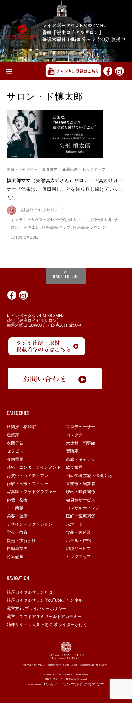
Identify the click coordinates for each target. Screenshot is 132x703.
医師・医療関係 (80, 516)
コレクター (76, 435)
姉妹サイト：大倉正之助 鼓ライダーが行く (47, 624)
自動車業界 (17, 548)
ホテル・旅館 (78, 540)
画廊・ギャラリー (22, 169)
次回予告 (15, 443)
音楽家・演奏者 (80, 483)
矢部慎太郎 (101, 219)
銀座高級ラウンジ (89, 227)
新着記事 (70, 169)
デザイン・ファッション (30, 524)
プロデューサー (80, 426)
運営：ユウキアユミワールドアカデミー (44, 616)
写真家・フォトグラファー (32, 491)
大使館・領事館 (80, 443)
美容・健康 (17, 516)
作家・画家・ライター (27, 483)
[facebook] (107, 71)
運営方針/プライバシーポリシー (36, 608)
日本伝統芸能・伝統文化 (89, 475)
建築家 (13, 435)
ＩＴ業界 (15, 508)
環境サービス (78, 548)
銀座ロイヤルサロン (40, 209)
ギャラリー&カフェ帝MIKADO (38, 219)
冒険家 (72, 451)
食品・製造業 (78, 532)
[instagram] (119, 71)
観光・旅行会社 (21, 540)
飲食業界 (50, 169)
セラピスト (17, 451)
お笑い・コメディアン (27, 475)
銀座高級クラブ (56, 227)
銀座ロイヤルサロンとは (30, 592)
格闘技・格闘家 (21, 426)
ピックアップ (94, 169)
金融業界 (15, 459)
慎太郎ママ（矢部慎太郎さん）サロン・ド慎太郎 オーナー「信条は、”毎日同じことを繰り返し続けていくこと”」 (65, 189)
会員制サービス (80, 500)
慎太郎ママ (78, 219)
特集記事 (15, 556)
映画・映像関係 (80, 491)
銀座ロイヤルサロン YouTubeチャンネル (45, 600)
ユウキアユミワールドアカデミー (73, 684)
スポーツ (74, 524)
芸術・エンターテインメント (34, 467)
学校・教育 (17, 532)
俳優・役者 (17, 500)
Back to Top (66, 276)
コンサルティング (82, 508)
